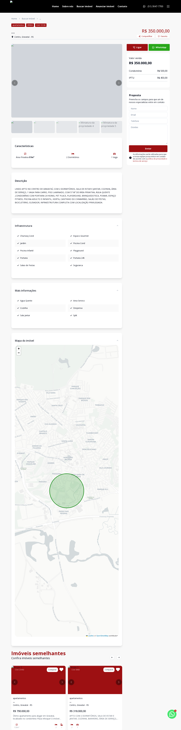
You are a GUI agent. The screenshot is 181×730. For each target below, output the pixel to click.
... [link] (40, 18)
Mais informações (25, 290)
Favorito (164, 36)
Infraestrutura (23, 225)
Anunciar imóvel (105, 6)
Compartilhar (147, 36)
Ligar (139, 47)
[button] (15, 83)
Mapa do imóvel (24, 340)
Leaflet (90, 635)
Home (55, 6)
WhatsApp (161, 47)
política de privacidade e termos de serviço (150, 160)
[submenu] (168, 6)
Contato (122, 6)
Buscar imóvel (84, 6)
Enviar (148, 148)
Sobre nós (67, 6)
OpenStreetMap (102, 635)
